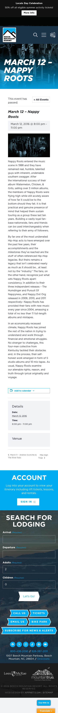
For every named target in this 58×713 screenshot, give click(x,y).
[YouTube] (45, 644)
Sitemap (48, 692)
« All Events (41, 99)
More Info (29, 12)
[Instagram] (25, 644)
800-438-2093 (19, 651)
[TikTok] (32, 644)
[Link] (43, 35)
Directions (43, 658)
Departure (14, 547)
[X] (19, 644)
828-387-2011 (40, 651)
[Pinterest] (38, 644)
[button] (35, 35)
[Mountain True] (43, 674)
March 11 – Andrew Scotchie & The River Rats (22, 456)
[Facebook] (12, 644)
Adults (12, 562)
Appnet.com (32, 692)
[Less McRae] (15, 673)
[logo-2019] (9, 34)
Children (13, 577)
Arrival (12, 532)
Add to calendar (22, 391)
